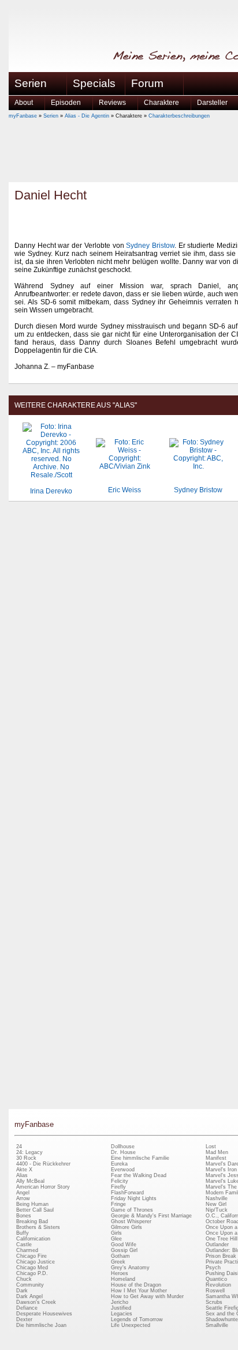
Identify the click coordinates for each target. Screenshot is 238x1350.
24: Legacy (29, 1152)
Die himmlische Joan (41, 1325)
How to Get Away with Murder (147, 1296)
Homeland (123, 1279)
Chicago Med (32, 1267)
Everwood (123, 1169)
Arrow (23, 1198)
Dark (22, 1291)
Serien (50, 116)
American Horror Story (43, 1187)
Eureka (119, 1164)
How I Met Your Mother (139, 1291)
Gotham (120, 1256)
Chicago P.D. (32, 1273)
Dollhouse (123, 1146)
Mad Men (217, 1152)
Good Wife (123, 1244)
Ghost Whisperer (131, 1221)
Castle (24, 1244)
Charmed (27, 1250)
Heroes (119, 1273)
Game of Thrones (132, 1210)
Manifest (216, 1158)
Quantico (216, 1279)
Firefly (118, 1187)
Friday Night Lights (134, 1198)
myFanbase (23, 116)
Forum (147, 83)
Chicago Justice (35, 1262)
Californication (33, 1239)
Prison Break (221, 1256)
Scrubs (214, 1302)
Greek (118, 1262)
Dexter (24, 1319)
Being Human (32, 1204)
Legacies (121, 1314)
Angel (22, 1193)
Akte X (24, 1169)
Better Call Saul (35, 1210)
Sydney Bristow (150, 246)
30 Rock (26, 1158)
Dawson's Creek (36, 1302)
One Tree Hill (221, 1239)
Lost (211, 1146)
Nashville (217, 1198)
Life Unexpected (130, 1325)
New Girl (216, 1204)
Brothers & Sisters (38, 1227)
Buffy (22, 1233)
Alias (22, 1175)
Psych (213, 1267)
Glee (116, 1239)
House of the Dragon (136, 1285)
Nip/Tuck (217, 1210)
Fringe (118, 1204)
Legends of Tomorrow (137, 1319)
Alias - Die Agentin (87, 116)
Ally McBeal (30, 1181)
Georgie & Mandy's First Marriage (151, 1216)
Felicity (119, 1181)
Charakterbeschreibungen (179, 116)
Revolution (218, 1285)
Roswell (215, 1291)
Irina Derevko (51, 491)
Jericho (119, 1302)
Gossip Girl (124, 1250)
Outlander (217, 1244)
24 (19, 1146)
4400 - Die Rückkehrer (43, 1164)
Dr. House (123, 1152)
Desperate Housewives (44, 1314)
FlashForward (127, 1193)
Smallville (217, 1325)
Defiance (27, 1308)
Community (30, 1285)
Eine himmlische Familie (140, 1158)
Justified (121, 1308)
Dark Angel (29, 1296)
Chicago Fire (31, 1256)
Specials (94, 83)
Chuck (24, 1279)
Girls (116, 1233)
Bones (23, 1216)
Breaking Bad (32, 1221)
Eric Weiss (124, 490)
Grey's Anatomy (130, 1267)
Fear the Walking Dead (138, 1175)
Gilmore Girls (126, 1227)
